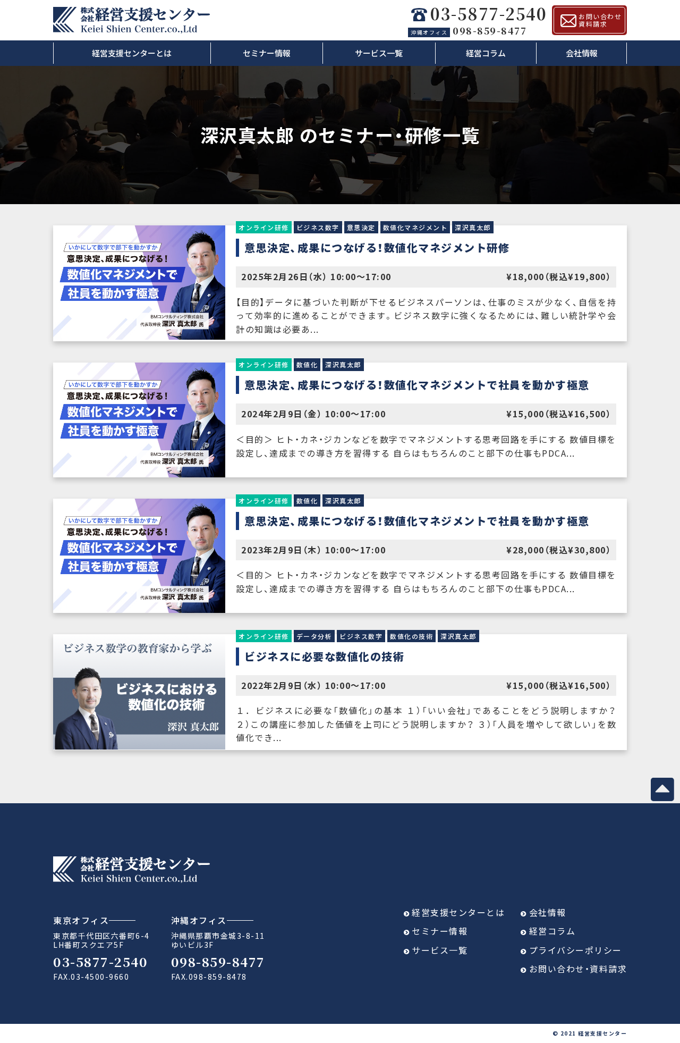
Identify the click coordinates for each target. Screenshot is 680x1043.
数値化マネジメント (415, 227)
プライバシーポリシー (575, 950)
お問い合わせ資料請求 (600, 20)
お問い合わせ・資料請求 (578, 968)
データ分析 (314, 636)
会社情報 (582, 52)
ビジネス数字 (317, 227)
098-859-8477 (468, 30)
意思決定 (361, 227)
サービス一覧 (379, 52)
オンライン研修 (264, 227)
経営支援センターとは (132, 52)
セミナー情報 (267, 52)
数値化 (307, 364)
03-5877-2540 (488, 14)
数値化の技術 (411, 636)
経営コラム (486, 52)
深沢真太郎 (473, 227)
